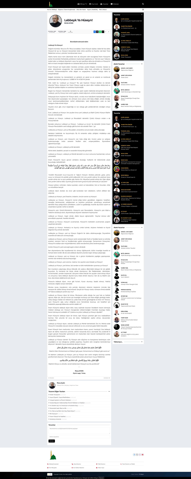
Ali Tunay (124, 332)
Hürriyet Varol (125, 47)
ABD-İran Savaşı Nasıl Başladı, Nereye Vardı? (129, 49)
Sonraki (106, 378)
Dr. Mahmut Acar (126, 218)
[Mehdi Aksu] (117, 161)
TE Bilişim (141, 474)
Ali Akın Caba (125, 182)
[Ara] (143, 4)
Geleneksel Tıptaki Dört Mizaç (129, 42)
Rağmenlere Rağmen (127, 70)
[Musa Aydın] (55, 21)
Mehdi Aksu (124, 160)
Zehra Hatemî (125, 325)
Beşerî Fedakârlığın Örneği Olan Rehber (130, 99)
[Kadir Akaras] (117, 20)
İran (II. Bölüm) (125, 277)
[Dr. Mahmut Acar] (117, 219)
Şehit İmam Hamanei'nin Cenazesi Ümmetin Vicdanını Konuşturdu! (131, 162)
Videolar (116, 4)
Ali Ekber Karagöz (126, 204)
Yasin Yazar (124, 317)
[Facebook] (134, 454)
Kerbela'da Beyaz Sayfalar (128, 291)
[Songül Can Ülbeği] (117, 69)
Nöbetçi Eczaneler (54, 464)
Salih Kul (124, 275)
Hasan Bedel (125, 168)
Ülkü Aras (124, 82)
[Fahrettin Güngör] (117, 27)
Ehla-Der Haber (81, 9)
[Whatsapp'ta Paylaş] (100, 32)
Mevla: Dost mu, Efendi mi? (129, 170)
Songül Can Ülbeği (127, 68)
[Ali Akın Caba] (117, 183)
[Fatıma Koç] (117, 283)
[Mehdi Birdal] (117, 176)
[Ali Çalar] (117, 212)
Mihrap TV (83, 4)
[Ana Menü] (143, 9)
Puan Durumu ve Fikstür (128, 464)
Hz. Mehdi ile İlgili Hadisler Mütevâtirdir (128, 220)
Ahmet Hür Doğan (126, 75)
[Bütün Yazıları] (109, 391)
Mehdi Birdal (125, 175)
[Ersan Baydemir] (117, 190)
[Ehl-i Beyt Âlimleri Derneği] (50, 4)
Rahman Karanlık (126, 196)
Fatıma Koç (124, 282)
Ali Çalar (124, 211)
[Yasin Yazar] (117, 319)
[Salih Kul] (117, 276)
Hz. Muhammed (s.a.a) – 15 (128, 28)
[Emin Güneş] (117, 312)
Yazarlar (105, 4)
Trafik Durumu (101, 464)
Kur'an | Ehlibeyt (52, 9)
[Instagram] (140, 454)
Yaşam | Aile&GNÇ (92, 9)
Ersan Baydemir (126, 189)
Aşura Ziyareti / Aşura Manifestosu (60, 397)
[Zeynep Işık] (117, 298)
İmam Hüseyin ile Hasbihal (58, 416)
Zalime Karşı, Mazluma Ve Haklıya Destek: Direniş (131, 198)
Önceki (51, 378)
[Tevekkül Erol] (117, 34)
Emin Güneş (124, 311)
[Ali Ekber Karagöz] (117, 205)
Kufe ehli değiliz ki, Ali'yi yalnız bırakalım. (130, 335)
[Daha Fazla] (103, 32)
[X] (137, 454)
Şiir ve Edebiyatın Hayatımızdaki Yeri (131, 21)
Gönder (52, 441)
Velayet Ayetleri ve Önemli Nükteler (60, 400)
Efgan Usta (124, 96)
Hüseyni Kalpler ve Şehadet (129, 206)
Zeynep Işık (124, 296)
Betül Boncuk (125, 90)
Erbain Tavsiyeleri (55, 394)
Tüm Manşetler (53, 467)
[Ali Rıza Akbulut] (117, 41)
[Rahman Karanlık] (117, 198)
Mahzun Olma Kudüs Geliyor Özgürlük (129, 320)
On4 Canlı (94, 4)
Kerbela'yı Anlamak (55, 419)
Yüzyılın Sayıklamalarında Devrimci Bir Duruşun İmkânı (131, 327)
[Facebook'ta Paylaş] (95, 32)
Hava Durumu (77, 464)
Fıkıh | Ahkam (103, 9)
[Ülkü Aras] (117, 83)
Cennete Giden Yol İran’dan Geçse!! (131, 184)
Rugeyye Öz (124, 304)
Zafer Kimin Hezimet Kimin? (129, 191)
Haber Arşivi (101, 467)
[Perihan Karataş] (117, 290)
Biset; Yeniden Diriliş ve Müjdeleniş (131, 106)
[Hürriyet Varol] (117, 49)
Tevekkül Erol (125, 32)
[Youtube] (142, 454)
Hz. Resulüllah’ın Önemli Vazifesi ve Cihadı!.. (131, 35)
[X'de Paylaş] (97, 32)
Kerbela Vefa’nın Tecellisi (128, 84)
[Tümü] (142, 14)
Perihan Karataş (126, 289)
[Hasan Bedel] (117, 169)
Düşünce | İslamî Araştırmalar (66, 9)
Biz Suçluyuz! (54, 413)
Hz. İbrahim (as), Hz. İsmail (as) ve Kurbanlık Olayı (64, 405)
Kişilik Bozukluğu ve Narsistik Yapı (130, 92)
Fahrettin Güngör (126, 26)
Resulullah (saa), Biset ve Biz (58, 408)
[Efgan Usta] (117, 98)
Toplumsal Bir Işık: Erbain (128, 306)
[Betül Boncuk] (117, 91)
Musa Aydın (68, 23)
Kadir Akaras (125, 19)
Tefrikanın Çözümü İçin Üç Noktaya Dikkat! (131, 298)
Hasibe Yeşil (124, 104)
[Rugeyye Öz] (117, 305)
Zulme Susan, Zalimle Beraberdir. (130, 213)
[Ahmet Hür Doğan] (117, 76)
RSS (50, 474)
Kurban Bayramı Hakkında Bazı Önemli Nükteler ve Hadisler (67, 403)
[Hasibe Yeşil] (117, 105)
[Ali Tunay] (117, 334)
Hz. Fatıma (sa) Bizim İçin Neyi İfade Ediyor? (62, 411)
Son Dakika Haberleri (78, 467)
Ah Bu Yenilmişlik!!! (126, 313)
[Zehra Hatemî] (117, 326)
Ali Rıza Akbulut (126, 40)
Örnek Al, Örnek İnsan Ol (128, 177)
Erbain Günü (124, 77)
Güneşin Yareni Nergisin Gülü (129, 284)
